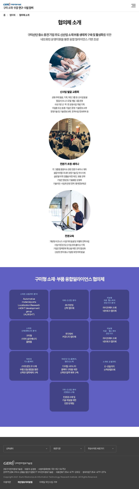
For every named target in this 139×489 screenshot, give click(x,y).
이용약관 (7, 482)
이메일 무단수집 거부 (48, 482)
